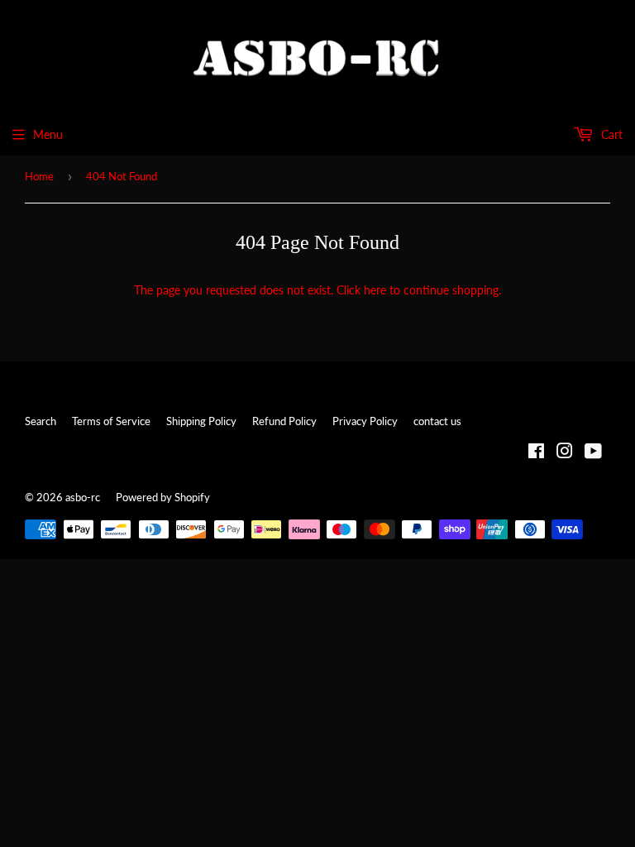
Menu (48, 134)
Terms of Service (111, 421)
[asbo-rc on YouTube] (593, 453)
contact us (437, 421)
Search (40, 421)
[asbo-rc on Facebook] (536, 453)
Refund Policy (284, 421)
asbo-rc (82, 497)
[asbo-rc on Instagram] (564, 453)
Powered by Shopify (163, 497)
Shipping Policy (201, 421)
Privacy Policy (365, 421)
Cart (610, 134)
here (375, 290)
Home (39, 176)
